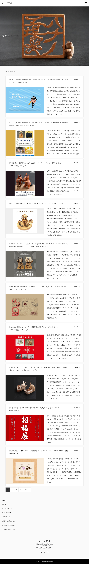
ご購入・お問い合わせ (8, 521)
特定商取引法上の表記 (8, 525)
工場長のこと (6, 517)
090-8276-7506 (46, 548)
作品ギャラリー (6, 512)
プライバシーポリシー (8, 529)
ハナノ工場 (7, 3)
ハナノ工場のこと (7, 508)
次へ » (27, 490)
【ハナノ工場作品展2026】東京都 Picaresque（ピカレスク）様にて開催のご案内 (36, 203)
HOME (4, 504)
